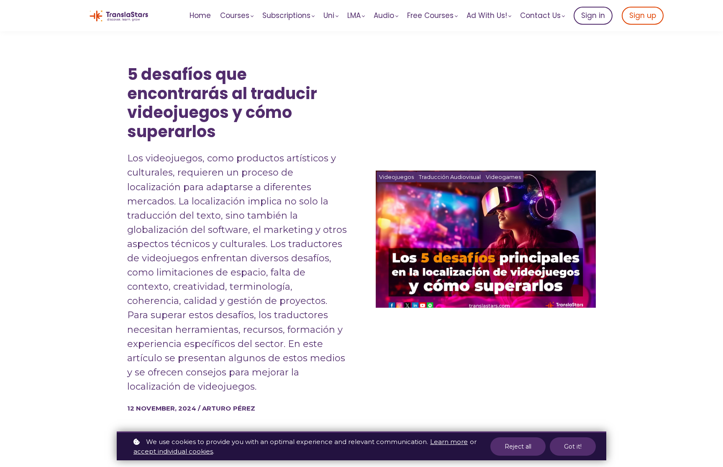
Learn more (449, 442)
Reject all (518, 446)
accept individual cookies (173, 451)
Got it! (573, 446)
